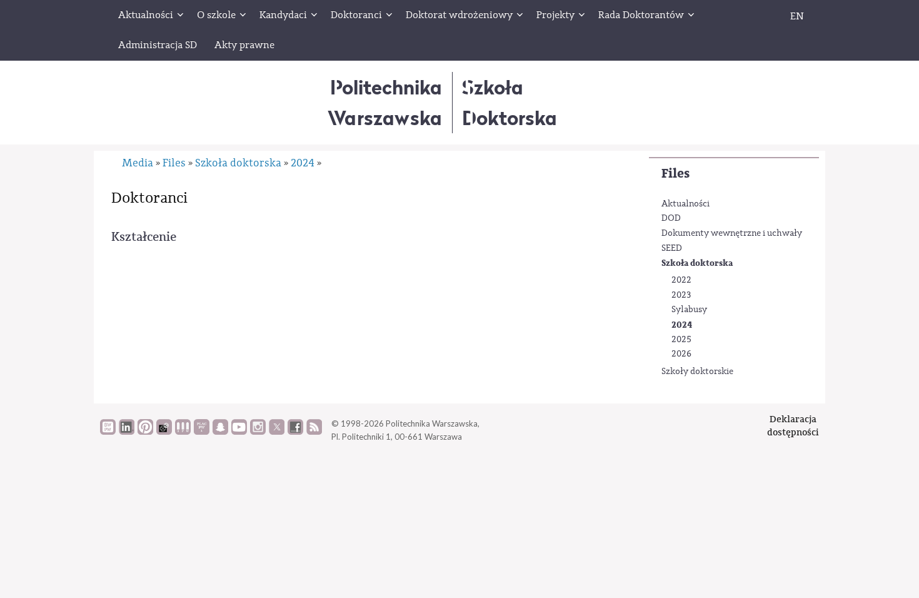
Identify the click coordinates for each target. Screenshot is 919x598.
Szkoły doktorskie (697, 371)
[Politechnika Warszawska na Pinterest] (145, 431)
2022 (681, 280)
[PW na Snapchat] (220, 431)
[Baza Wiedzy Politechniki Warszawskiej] (108, 431)
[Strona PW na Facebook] (295, 431)
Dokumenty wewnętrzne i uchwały (731, 233)
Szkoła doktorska (697, 263)
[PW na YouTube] (239, 431)
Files (675, 174)
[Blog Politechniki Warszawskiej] (201, 431)
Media (137, 163)
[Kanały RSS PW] (314, 431)
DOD (671, 218)
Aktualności (685, 204)
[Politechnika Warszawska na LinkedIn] (126, 431)
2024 (681, 325)
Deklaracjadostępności (793, 425)
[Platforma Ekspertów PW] (164, 431)
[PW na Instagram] (258, 431)
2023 (681, 295)
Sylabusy (689, 309)
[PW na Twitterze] (276, 431)
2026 (681, 354)
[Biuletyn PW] (183, 431)
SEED (671, 248)
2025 (681, 339)
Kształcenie (143, 236)
